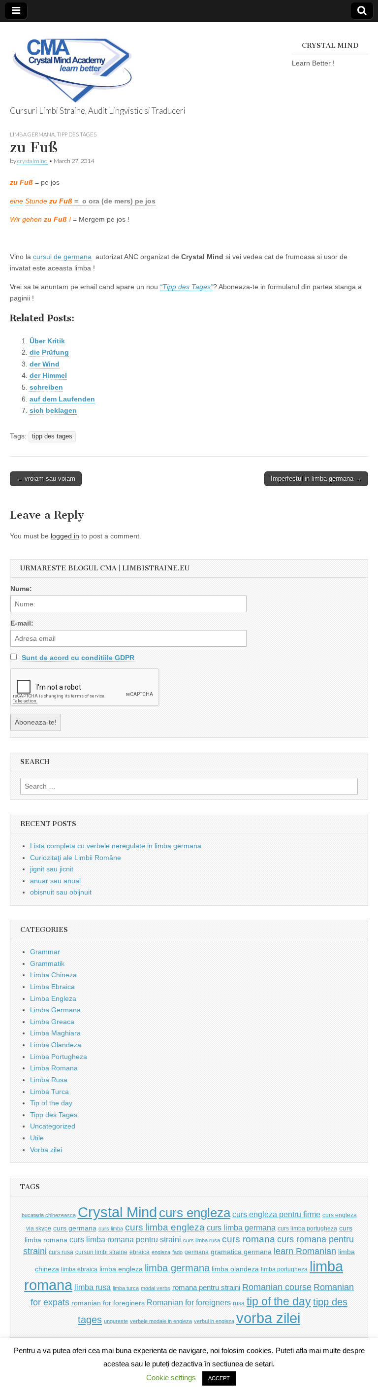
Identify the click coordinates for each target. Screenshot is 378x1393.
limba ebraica (79, 1269)
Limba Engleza (53, 998)
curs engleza (194, 1213)
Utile (37, 1138)
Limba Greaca (52, 1022)
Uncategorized (52, 1126)
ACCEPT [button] (219, 1378)
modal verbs (155, 1288)
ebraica (139, 1252)
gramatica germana (241, 1252)
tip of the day (279, 1301)
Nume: (21, 589)
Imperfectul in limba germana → (316, 478)
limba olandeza (235, 1269)
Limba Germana (32, 134)
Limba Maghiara (55, 1033)
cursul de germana (62, 257)
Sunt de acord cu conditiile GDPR (78, 658)
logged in (65, 536)
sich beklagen (53, 410)
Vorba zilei (46, 1150)
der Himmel (48, 375)
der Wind (45, 364)
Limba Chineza (53, 975)
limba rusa (92, 1287)
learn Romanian (305, 1251)
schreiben (46, 387)
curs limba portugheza (307, 1228)
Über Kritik (47, 341)
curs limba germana (241, 1228)
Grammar (45, 952)
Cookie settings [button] (171, 1377)
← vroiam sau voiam (45, 478)
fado (177, 1252)
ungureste (116, 1321)
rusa (239, 1303)
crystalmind (32, 161)
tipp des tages (52, 436)
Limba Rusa (48, 1080)
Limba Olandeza (55, 1045)
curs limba (110, 1228)
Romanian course (277, 1287)
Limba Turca (49, 1091)
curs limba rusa (201, 1240)
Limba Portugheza (58, 1057)
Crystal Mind (117, 1212)
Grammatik (47, 963)
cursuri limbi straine (101, 1252)
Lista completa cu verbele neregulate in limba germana (115, 846)
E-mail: (21, 623)
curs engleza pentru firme (276, 1214)
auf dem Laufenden (62, 399)
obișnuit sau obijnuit (61, 892)
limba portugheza (284, 1269)
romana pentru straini (206, 1288)
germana (197, 1252)
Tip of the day (51, 1103)
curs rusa (61, 1252)
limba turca (126, 1288)
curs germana (74, 1228)
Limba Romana (54, 1068)
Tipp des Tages (76, 134)
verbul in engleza (214, 1321)
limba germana (177, 1267)
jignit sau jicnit (51, 869)
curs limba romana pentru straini (125, 1239)
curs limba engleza (165, 1227)
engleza (161, 1252)
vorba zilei (268, 1318)
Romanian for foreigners (189, 1302)
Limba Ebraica (52, 987)
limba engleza (121, 1269)
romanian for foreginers (108, 1303)
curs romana (248, 1239)
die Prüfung (49, 352)
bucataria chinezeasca (49, 1215)
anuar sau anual (55, 881)
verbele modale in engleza (161, 1321)
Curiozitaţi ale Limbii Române (75, 858)
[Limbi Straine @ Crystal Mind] (71, 64)
